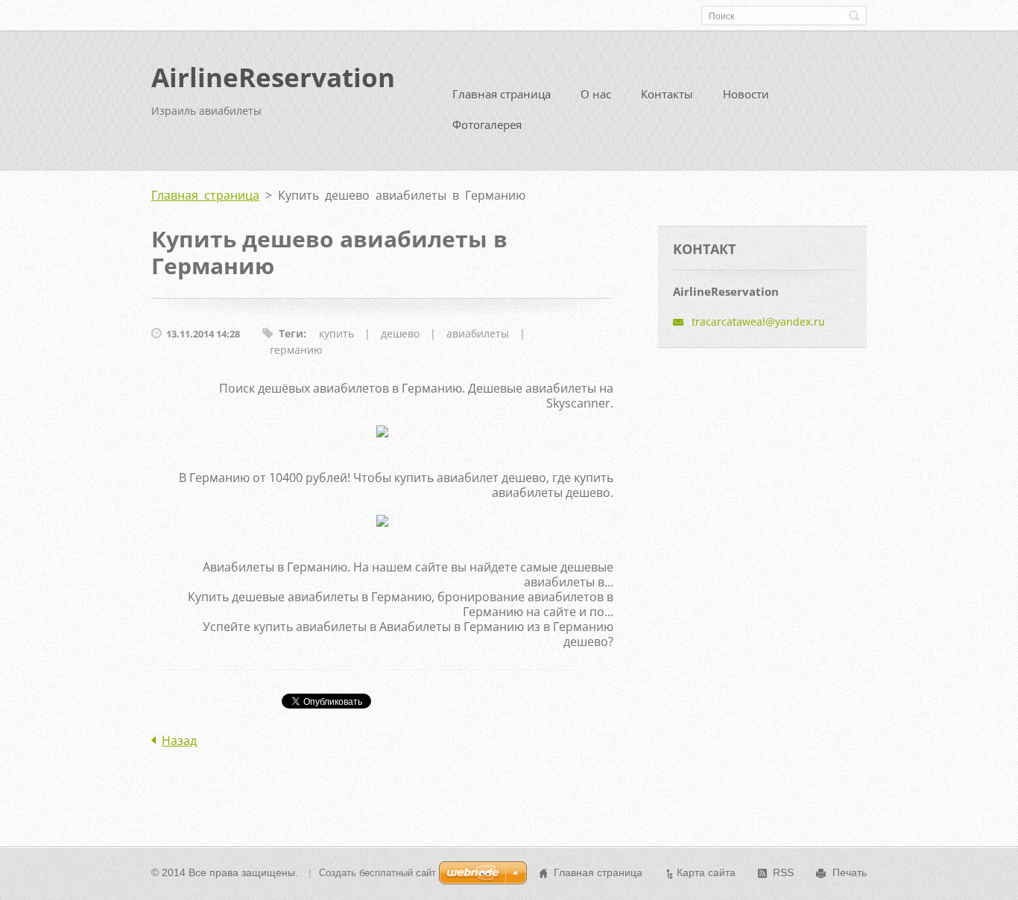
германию (296, 350)
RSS (783, 872)
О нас (596, 93)
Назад (179, 740)
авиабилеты (477, 333)
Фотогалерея (487, 124)
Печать (849, 872)
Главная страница (501, 93)
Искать (854, 15)
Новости (746, 93)
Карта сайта (706, 872)
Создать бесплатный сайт (377, 872)
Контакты (667, 93)
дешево (400, 333)
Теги (291, 333)
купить (336, 333)
